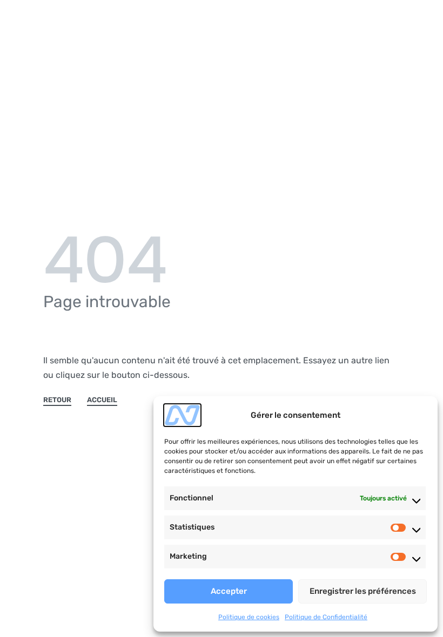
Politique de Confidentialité (326, 617)
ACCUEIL (102, 400)
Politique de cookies (248, 617)
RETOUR (57, 400)
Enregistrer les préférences (363, 591)
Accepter (229, 591)
